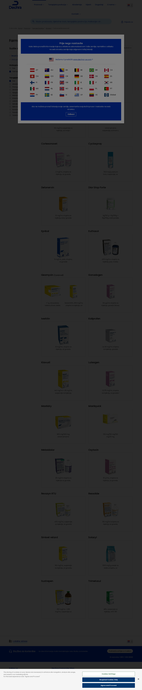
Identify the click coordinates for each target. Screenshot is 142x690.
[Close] (138, 679)
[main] (71, 679)
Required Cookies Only (109, 680)
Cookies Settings (109, 674)
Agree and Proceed (108, 685)
